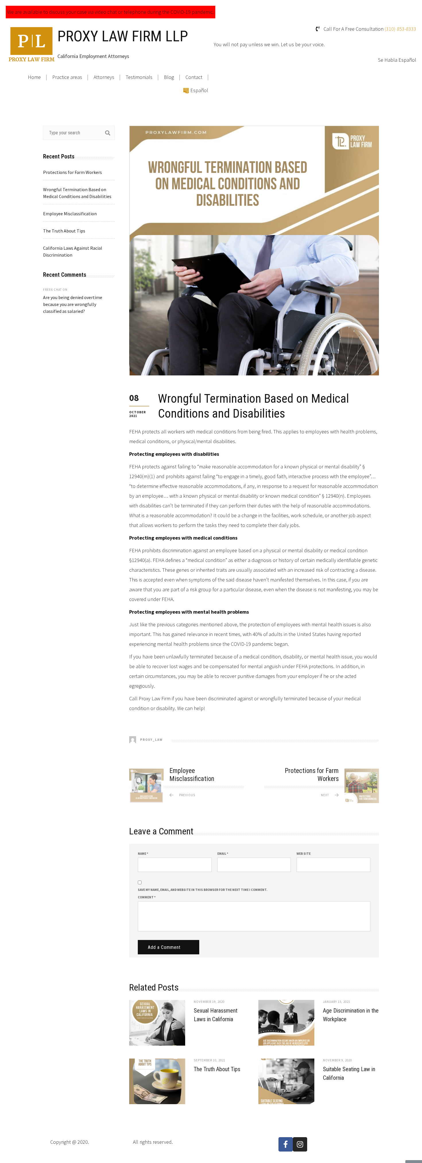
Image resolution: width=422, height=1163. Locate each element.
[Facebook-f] (285, 1144)
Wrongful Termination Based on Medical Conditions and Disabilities (77, 193)
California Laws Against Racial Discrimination (72, 251)
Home (34, 77)
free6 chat (52, 290)
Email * (222, 854)
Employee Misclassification (70, 213)
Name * (143, 854)
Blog (169, 77)
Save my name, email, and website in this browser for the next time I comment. (202, 890)
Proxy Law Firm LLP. (111, 1142)
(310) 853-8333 (400, 29)
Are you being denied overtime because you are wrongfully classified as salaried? (72, 304)
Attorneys (104, 77)
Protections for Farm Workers (72, 172)
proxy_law (151, 740)
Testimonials (139, 77)
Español (199, 90)
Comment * (147, 897)
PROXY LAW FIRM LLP (122, 36)
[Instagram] (300, 1144)
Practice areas (67, 77)
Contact (193, 77)
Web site (304, 854)
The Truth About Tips (217, 1069)
